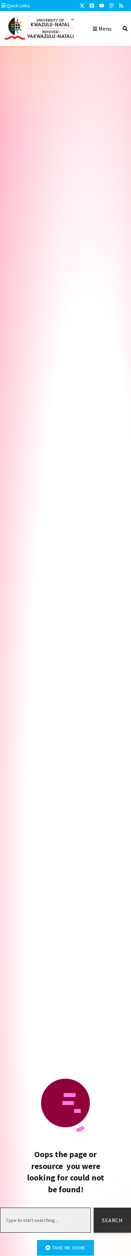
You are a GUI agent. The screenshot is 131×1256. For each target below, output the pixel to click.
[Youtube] (102, 5)
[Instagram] (111, 5)
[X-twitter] (82, 5)
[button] (36, 5)
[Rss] (121, 5)
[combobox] (45, 1220)
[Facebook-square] (92, 5)
